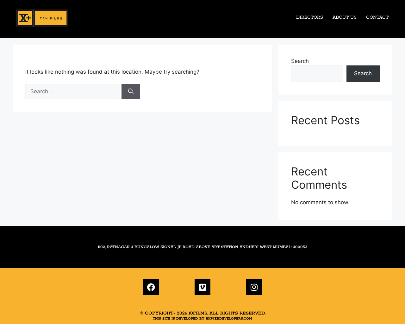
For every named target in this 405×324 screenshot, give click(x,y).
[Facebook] (151, 287)
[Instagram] (254, 287)
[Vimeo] (202, 287)
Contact (377, 17)
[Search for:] (73, 91)
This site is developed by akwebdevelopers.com (202, 318)
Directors (309, 17)
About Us (345, 17)
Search (300, 61)
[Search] (131, 91)
